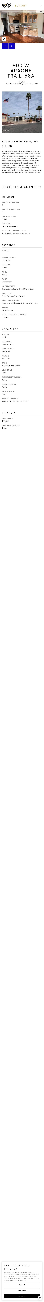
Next (11, 46)
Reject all (22, 1285)
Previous (5, 46)
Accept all (22, 1296)
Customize (22, 1290)
